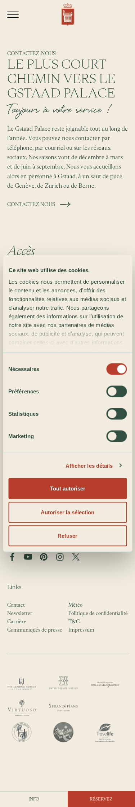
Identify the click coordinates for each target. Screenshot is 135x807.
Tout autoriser (67, 488)
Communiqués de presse (34, 630)
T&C (74, 621)
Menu (13, 15)
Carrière (16, 621)
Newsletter (19, 613)
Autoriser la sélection (67, 512)
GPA (67, 14)
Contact (16, 605)
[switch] (116, 391)
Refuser (67, 536)
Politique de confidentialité (98, 613)
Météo (75, 605)
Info (33, 799)
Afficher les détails (89, 465)
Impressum (81, 630)
